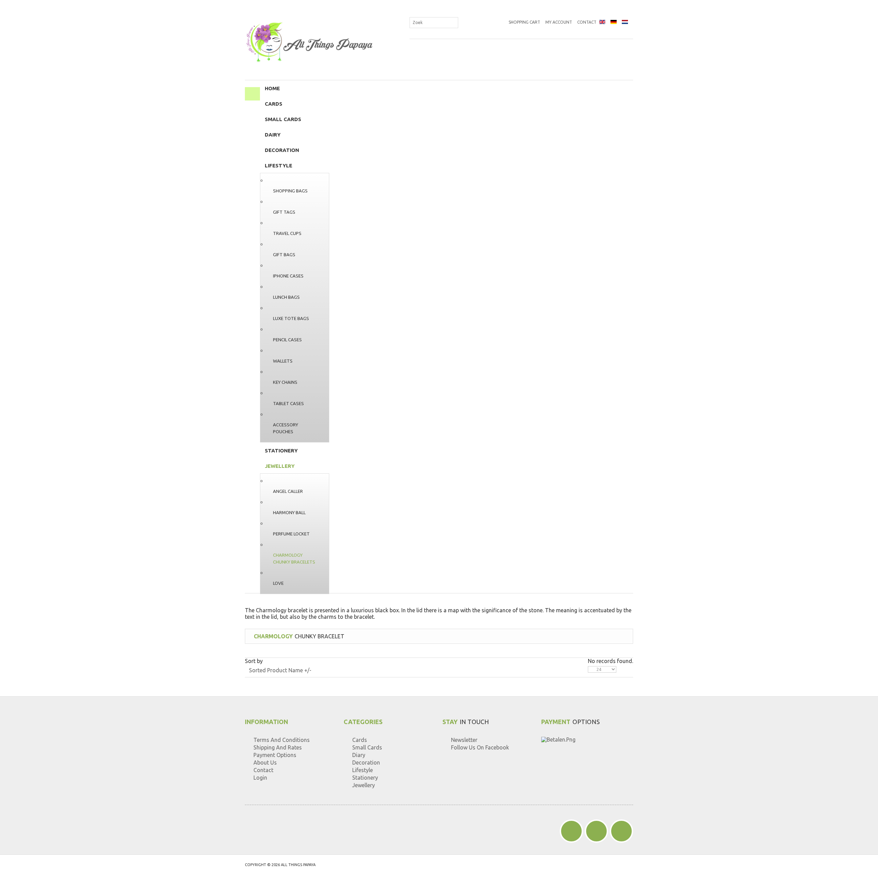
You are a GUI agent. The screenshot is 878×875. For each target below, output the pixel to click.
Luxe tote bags (291, 318)
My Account (558, 22)
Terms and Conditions (281, 740)
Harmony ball (289, 512)
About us (265, 762)
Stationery (281, 450)
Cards (273, 104)
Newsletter (464, 740)
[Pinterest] (596, 831)
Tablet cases (288, 403)
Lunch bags (286, 297)
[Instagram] (621, 831)
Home (272, 88)
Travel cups (287, 233)
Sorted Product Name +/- (280, 670)
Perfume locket (291, 533)
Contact (586, 22)
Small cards (283, 119)
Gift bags (284, 254)
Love (278, 583)
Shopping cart (524, 22)
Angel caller (288, 491)
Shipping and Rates (277, 747)
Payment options (274, 755)
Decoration (282, 150)
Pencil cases (287, 339)
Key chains (285, 382)
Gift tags (284, 212)
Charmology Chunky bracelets (294, 558)
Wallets (283, 360)
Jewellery (280, 466)
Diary (358, 755)
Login (260, 778)
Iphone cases (288, 275)
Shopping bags (290, 190)
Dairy (273, 135)
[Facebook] (571, 831)
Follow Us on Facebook (480, 747)
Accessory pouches (285, 428)
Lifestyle (278, 165)
